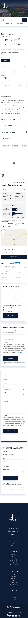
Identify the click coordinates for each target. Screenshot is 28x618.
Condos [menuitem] (14, 557)
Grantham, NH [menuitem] (14, 582)
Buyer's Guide (9, 23)
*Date (4, 386)
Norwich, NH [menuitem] (14, 578)
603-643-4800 (8, 307)
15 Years (11, 454)
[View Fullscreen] (3, 236)
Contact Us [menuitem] (14, 600)
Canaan (19, 277)
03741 (23, 277)
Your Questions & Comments (9, 398)
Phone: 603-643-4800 (14, 542)
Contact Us (10, 315)
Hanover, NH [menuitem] (14, 576)
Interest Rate (6, 469)
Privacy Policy (19, 352)
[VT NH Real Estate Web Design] (14, 615)
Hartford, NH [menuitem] (14, 580)
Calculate (10, 478)
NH (10, 277)
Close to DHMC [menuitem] (14, 564)
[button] (24, 20)
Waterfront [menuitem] (14, 555)
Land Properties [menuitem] (14, 560)
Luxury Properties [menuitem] (14, 562)
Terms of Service (5, 437)
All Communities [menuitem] (14, 584)
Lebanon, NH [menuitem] (14, 574)
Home (2, 277)
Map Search (21, 23)
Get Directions (14, 257)
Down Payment (6, 464)
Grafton (14, 277)
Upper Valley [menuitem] (14, 558)
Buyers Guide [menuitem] (14, 596)
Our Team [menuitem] (14, 594)
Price (4, 458)
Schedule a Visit (19, 371)
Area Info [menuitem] (14, 598)
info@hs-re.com (15, 531)
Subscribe (10, 358)
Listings (7, 277)
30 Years (6, 454)
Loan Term (5, 451)
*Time (4, 392)
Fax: (14, 544)
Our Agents (20, 313)
